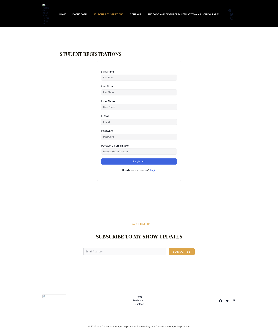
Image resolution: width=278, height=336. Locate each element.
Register (139, 161)
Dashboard (79, 14)
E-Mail (105, 116)
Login (153, 170)
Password (107, 130)
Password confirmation (115, 145)
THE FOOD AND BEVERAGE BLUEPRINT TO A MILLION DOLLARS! (183, 14)
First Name (108, 71)
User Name (108, 101)
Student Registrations (108, 14)
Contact (135, 14)
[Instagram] (231, 18)
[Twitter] (231, 14)
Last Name (107, 86)
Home (62, 14)
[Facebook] (229, 10)
